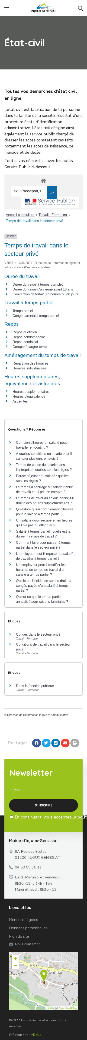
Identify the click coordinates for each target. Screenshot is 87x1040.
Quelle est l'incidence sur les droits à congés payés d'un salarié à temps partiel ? (43, 585)
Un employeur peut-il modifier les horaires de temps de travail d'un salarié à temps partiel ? (41, 569)
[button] (80, 8)
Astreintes (20, 401)
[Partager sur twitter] (46, 743)
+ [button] (15, 958)
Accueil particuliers (20, 215)
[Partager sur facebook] (36, 743)
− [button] (15, 965)
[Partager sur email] (65, 743)
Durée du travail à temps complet (38, 284)
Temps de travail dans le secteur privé (34, 221)
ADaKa (36, 1034)
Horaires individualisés (30, 368)
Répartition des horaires (30, 363)
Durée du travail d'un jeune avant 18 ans (43, 289)
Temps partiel (23, 311)
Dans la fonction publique (35, 686)
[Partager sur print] (74, 743)
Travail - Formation (53, 215)
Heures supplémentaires (31, 392)
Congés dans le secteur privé (38, 634)
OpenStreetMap (68, 1008)
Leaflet (50, 1008)
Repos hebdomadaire (29, 337)
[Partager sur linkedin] (55, 743)
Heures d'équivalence (29, 396)
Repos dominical (25, 342)
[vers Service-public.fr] (50, 202)
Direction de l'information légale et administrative (37, 715)
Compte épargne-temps (30, 347)
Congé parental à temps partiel (36, 316)
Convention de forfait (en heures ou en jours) (46, 294)
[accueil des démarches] (43, 180)
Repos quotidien (25, 332)
